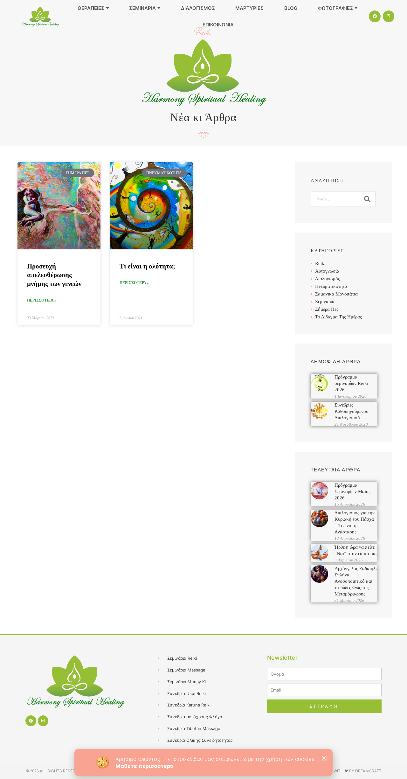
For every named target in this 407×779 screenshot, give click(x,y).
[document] (203, 389)
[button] (323, 757)
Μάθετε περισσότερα (144, 766)
